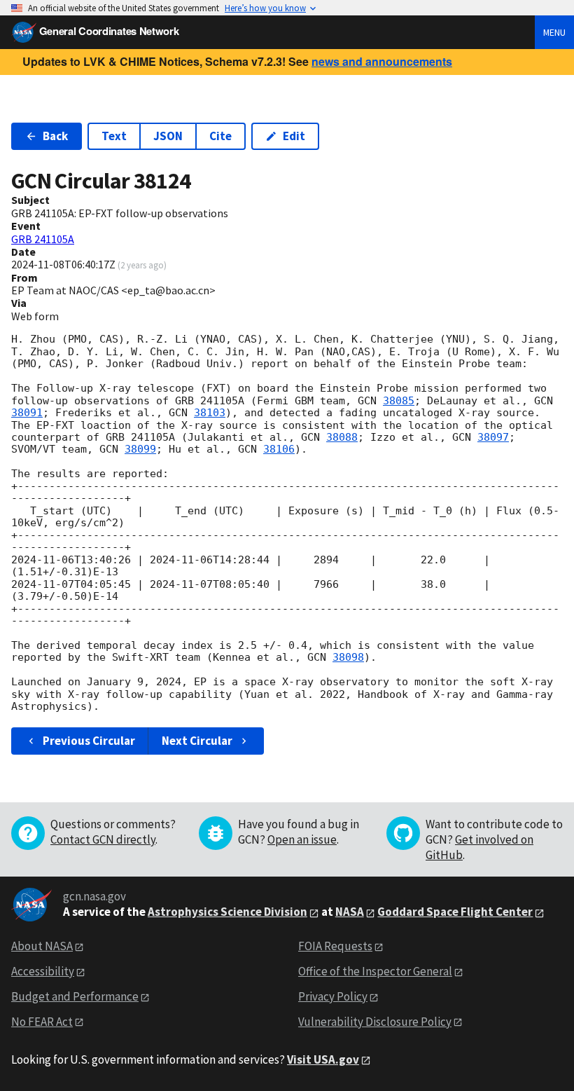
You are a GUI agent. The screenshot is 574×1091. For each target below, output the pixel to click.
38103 (209, 412)
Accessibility (42, 971)
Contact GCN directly (102, 839)
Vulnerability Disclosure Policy (374, 1021)
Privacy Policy (333, 996)
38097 (493, 437)
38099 (140, 449)
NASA (349, 911)
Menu (554, 32)
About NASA (42, 946)
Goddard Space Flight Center (455, 911)
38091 (27, 412)
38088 (342, 437)
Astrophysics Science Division (227, 911)
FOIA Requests (335, 946)
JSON (168, 136)
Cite (220, 136)
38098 (348, 657)
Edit (294, 136)
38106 (279, 449)
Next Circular (197, 740)
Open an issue (302, 839)
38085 (398, 400)
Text (114, 136)
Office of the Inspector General (375, 971)
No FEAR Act (42, 1021)
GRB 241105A (42, 239)
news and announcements (382, 61)
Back (55, 136)
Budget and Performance (75, 996)
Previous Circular (89, 740)
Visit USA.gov (323, 1059)
